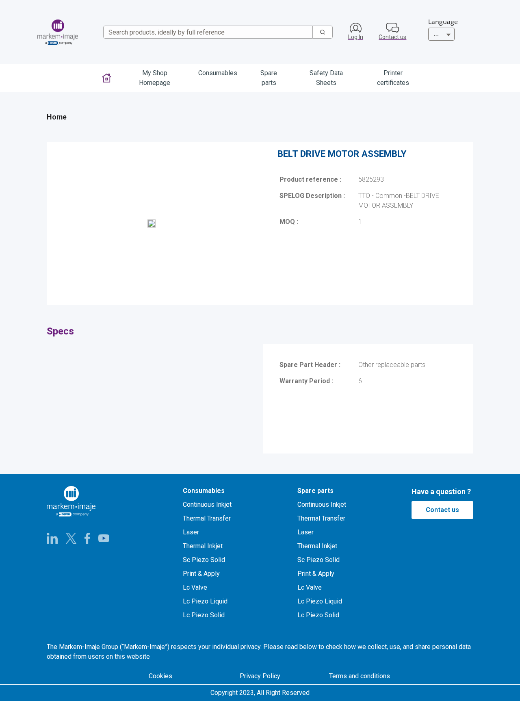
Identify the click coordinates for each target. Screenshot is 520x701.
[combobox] (205, 32)
